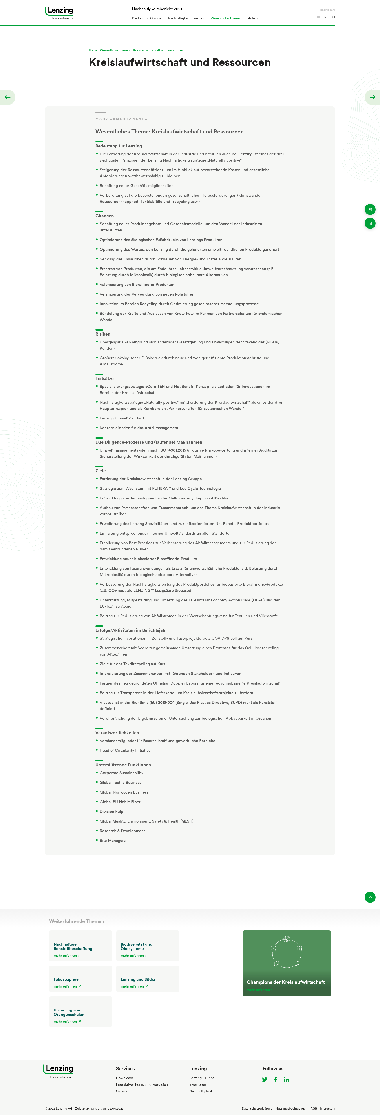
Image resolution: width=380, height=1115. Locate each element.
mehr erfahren (65, 955)
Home (93, 50)
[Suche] (330, 17)
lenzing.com (327, 10)
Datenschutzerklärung (257, 1108)
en (324, 17)
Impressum (327, 1108)
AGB (314, 1108)
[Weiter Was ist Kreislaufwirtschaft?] (373, 97)
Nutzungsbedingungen (291, 1108)
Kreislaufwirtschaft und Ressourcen (158, 50)
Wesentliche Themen (115, 50)
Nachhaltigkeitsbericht (157, 9)
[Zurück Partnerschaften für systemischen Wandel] (7, 97)
